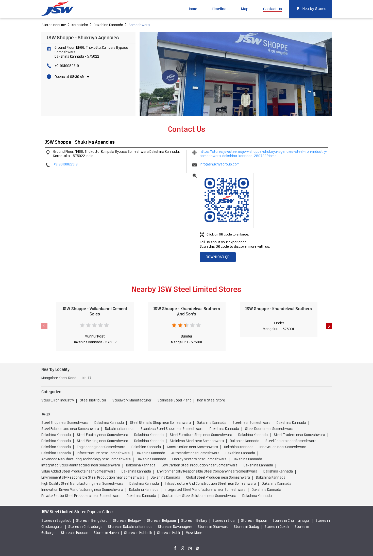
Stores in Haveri (106, 533)
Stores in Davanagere (175, 527)
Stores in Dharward (213, 527)
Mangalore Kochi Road (58, 378)
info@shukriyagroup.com (220, 164)
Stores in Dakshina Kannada (130, 527)
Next (329, 326)
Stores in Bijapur (254, 521)
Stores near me (54, 25)
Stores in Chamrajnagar (291, 521)
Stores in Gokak (276, 527)
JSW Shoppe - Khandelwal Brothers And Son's (186, 311)
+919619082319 (67, 66)
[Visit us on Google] (182, 547)
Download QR (218, 257)
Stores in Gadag (246, 527)
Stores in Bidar (224, 521)
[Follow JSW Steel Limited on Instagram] (190, 547)
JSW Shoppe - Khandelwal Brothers (278, 308)
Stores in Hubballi (138, 533)
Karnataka (80, 25)
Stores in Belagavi (127, 521)
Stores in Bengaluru (92, 521)
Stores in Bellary (194, 521)
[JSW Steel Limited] (60, 9)
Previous (44, 326)
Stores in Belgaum (161, 521)
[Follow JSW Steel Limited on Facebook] (175, 547)
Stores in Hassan (74, 533)
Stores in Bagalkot (56, 521)
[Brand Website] (197, 547)
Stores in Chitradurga (85, 527)
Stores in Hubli (168, 533)
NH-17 (86, 378)
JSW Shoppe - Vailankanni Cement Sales (94, 311)
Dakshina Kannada (108, 25)
